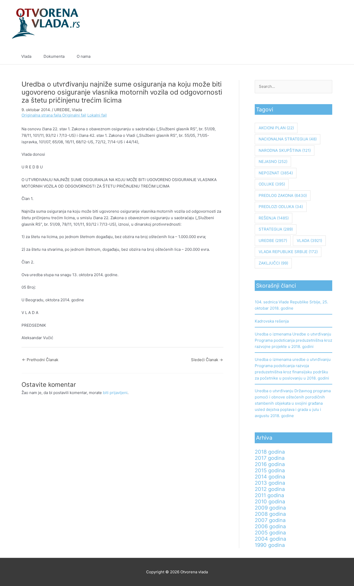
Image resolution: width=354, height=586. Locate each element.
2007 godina (270, 520)
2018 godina (270, 452)
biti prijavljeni (115, 392)
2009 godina (270, 508)
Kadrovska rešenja (272, 321)
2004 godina (270, 539)
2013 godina (270, 483)
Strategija (276, 229)
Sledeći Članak (207, 359)
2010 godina (270, 501)
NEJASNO (273, 161)
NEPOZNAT (276, 172)
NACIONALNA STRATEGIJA (288, 139)
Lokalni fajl (97, 115)
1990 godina (270, 545)
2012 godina (270, 489)
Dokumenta (54, 56)
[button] (331, 56)
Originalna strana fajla (42, 115)
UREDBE (62, 109)
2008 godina (270, 514)
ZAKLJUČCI (273, 263)
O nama (83, 56)
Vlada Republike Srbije (288, 251)
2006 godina (270, 526)
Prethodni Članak (40, 359)
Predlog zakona (283, 195)
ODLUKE (272, 184)
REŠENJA (274, 218)
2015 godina (270, 470)
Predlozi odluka (281, 206)
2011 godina (269, 495)
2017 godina (270, 458)
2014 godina (270, 477)
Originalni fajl (74, 115)
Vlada (26, 56)
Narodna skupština (285, 150)
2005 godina (270, 533)
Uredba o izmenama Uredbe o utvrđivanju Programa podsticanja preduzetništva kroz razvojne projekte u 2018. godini (293, 340)
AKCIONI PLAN (276, 127)
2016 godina (270, 464)
